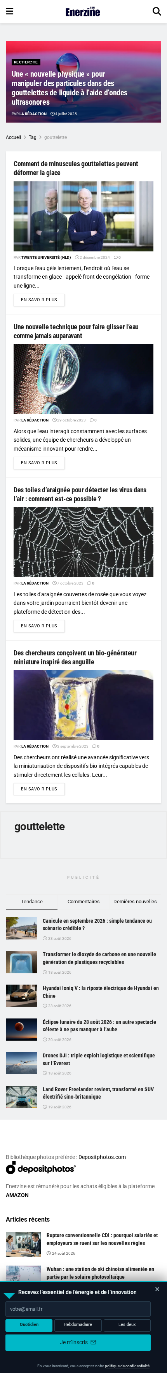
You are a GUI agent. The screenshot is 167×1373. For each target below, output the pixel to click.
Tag (33, 137)
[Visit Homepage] (83, 12)
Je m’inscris (74, 1342)
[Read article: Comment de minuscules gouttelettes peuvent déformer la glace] (83, 216)
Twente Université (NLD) (46, 257)
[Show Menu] (9, 11)
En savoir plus (43, 299)
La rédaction (33, 114)
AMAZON (17, 1195)
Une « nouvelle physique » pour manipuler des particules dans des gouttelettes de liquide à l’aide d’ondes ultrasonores (69, 88)
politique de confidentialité (127, 1366)
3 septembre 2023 (72, 746)
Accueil (13, 137)
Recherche (26, 62)
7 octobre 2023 (70, 583)
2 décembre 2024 (94, 257)
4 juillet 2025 (65, 114)
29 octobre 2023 (71, 420)
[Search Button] (157, 11)
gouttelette (55, 137)
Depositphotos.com (102, 1157)
